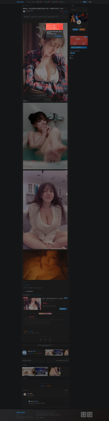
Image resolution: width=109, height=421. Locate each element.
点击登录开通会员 (58, 36)
